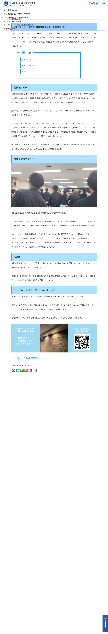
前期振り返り (27, 59)
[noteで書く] (34, 370)
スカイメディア (13, 21)
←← (32, 358)
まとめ (24, 71)
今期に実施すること (30, 65)
